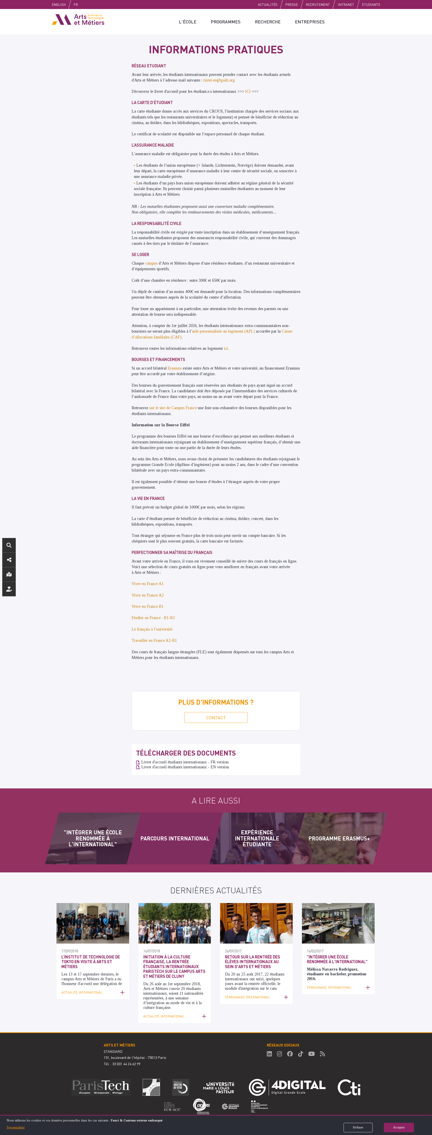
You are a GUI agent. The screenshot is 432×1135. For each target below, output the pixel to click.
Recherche (268, 22)
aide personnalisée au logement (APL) (223, 331)
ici (226, 348)
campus (152, 263)
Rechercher (9, 545)
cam (273, 988)
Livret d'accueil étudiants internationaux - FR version (185, 762)
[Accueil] (78, 19)
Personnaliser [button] (16, 1127)
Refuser (358, 1127)
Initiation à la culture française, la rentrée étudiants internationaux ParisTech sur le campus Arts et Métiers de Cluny (174, 966)
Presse (291, 4)
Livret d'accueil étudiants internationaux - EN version (185, 767)
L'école (187, 22)
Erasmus (175, 368)
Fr (76, 4)
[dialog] (216, 1125)
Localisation (9, 574)
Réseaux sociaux (9, 560)
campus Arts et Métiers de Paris (88, 979)
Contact (216, 717)
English (59, 4)
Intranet (346, 4)
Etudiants (371, 4)
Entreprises (310, 22)
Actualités (267, 4)
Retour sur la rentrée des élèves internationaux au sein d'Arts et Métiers (252, 961)
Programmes (226, 22)
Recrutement (318, 4)
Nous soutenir (9, 589)
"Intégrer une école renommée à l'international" (337, 959)
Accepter (399, 1127)
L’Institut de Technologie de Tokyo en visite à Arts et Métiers (90, 961)
